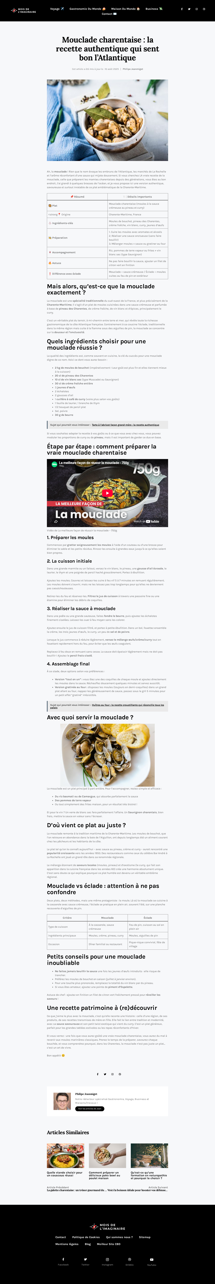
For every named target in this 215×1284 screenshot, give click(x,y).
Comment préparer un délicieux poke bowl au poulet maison (104, 1175)
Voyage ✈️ (57, 9)
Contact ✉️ (109, 14)
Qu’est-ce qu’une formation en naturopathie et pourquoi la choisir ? (149, 1175)
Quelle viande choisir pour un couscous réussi (64, 1174)
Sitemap (144, 1237)
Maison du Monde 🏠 (125, 9)
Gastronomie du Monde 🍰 (88, 9)
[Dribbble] (120, 1074)
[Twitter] (105, 1074)
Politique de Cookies (86, 1237)
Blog (88, 1244)
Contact (60, 1237)
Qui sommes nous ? (119, 1237)
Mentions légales (67, 1244)
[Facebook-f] (97, 1074)
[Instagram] (112, 1074)
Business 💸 (154, 9)
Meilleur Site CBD (108, 1244)
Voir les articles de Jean (89, 1108)
